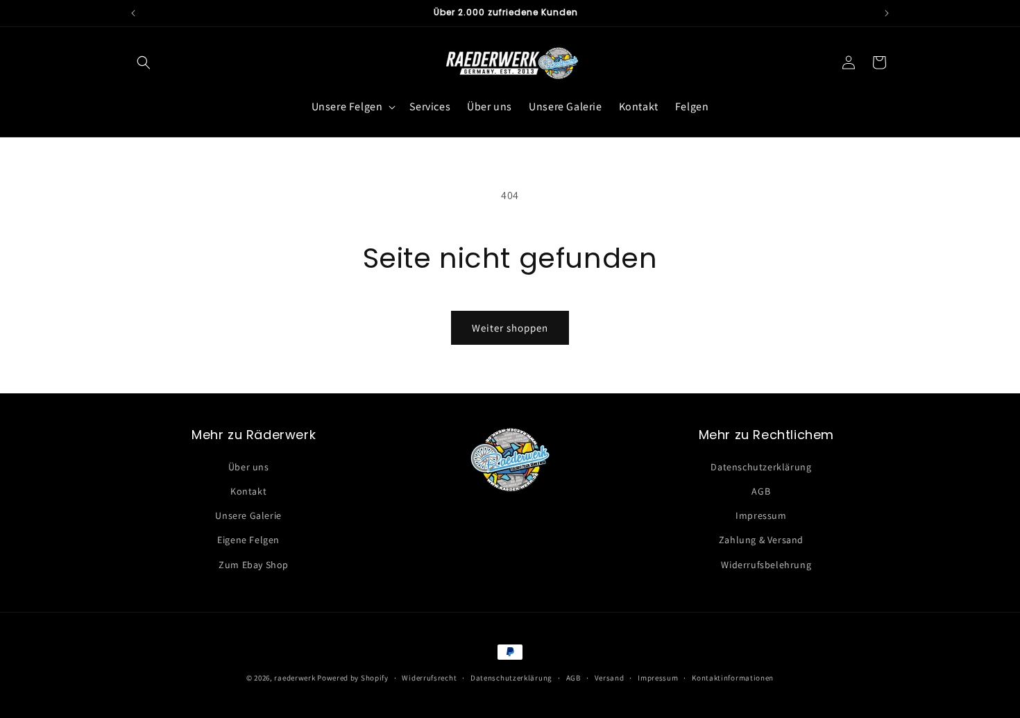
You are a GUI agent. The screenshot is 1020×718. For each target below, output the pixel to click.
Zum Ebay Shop (254, 564)
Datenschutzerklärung (761, 467)
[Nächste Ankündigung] (887, 13)
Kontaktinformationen (733, 678)
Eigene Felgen (248, 539)
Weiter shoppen (510, 327)
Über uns (248, 467)
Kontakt (248, 491)
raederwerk (295, 678)
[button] (143, 62)
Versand (609, 678)
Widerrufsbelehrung (766, 564)
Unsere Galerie (248, 515)
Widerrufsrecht (429, 678)
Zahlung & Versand (761, 539)
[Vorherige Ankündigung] (133, 13)
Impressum (761, 515)
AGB (760, 491)
